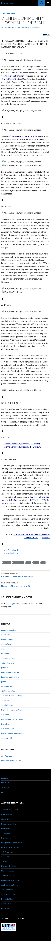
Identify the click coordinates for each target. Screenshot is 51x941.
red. (3, 792)
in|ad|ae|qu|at (12, 553)
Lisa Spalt (5, 908)
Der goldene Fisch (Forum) (11, 842)
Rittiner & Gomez (8, 894)
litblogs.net (7, 3)
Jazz (28, 562)
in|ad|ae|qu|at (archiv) (10, 677)
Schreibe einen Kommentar (29, 28)
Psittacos (5, 714)
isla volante (5, 724)
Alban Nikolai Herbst (9, 810)
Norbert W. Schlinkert (10, 880)
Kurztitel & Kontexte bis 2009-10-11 (17, 575)
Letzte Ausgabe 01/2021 (11, 760)
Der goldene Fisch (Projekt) (12, 719)
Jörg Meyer (5, 833)
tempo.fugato (7, 644)
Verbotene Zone (8, 658)
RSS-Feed (4, 778)
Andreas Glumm (7, 875)
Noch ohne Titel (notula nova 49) (15, 584)
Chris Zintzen (6, 814)
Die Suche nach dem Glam (11, 710)
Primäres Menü (48, 3)
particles (4, 682)
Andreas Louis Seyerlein (11, 885)
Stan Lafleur (6, 838)
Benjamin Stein (7, 899)
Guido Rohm (6, 819)
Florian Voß (5, 828)
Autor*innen (6, 788)
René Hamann (7, 857)
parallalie (4, 667)
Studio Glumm (7, 705)
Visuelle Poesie (7, 728)
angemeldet (15, 603)
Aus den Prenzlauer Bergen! (12, 696)
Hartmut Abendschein (10, 847)
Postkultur (5, 635)
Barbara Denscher (8, 824)
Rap (43, 562)
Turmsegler (6, 700)
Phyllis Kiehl (6, 904)
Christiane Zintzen (16, 550)
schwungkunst (7, 686)
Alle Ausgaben (7, 756)
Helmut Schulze (7, 871)
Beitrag (7, 562)
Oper (36, 562)
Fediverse (5, 783)
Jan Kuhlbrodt (7, 889)
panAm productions (9, 630)
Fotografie (18, 562)
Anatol (4, 861)
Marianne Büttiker (8, 866)
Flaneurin (5, 653)
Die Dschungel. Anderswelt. (12, 733)
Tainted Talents (7, 663)
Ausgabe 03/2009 (8, 13)
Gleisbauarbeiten (8, 691)
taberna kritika (7, 738)
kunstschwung (7, 639)
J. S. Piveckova (7, 852)
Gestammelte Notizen (10, 672)
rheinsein (5, 649)
